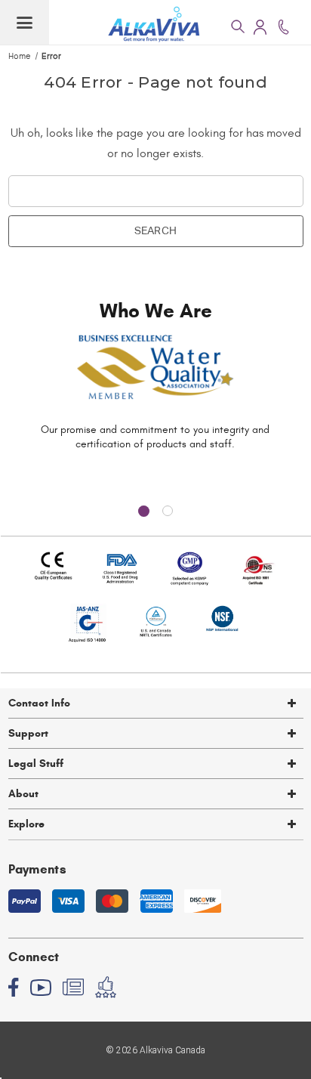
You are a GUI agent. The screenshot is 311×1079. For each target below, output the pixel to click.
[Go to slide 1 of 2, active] (143, 510)
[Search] (237, 26)
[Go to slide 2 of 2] (167, 510)
